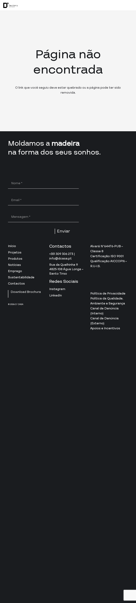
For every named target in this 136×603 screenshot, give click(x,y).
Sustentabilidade (21, 277)
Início (12, 246)
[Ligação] (10, 5)
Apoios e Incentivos (105, 328)
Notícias (14, 265)
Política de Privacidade (107, 293)
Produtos (15, 258)
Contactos (16, 283)
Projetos (14, 252)
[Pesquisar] (121, 5)
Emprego (15, 271)
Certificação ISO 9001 (107, 256)
